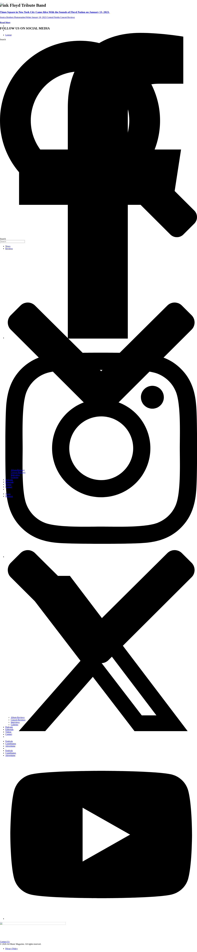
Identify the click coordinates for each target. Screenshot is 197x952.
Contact (8, 487)
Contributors (10, 743)
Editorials (9, 482)
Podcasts (9, 479)
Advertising (10, 746)
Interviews (15, 475)
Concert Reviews (18, 472)
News (7, 246)
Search (3, 39)
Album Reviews (18, 470)
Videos (8, 484)
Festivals (9, 741)
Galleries (14, 477)
